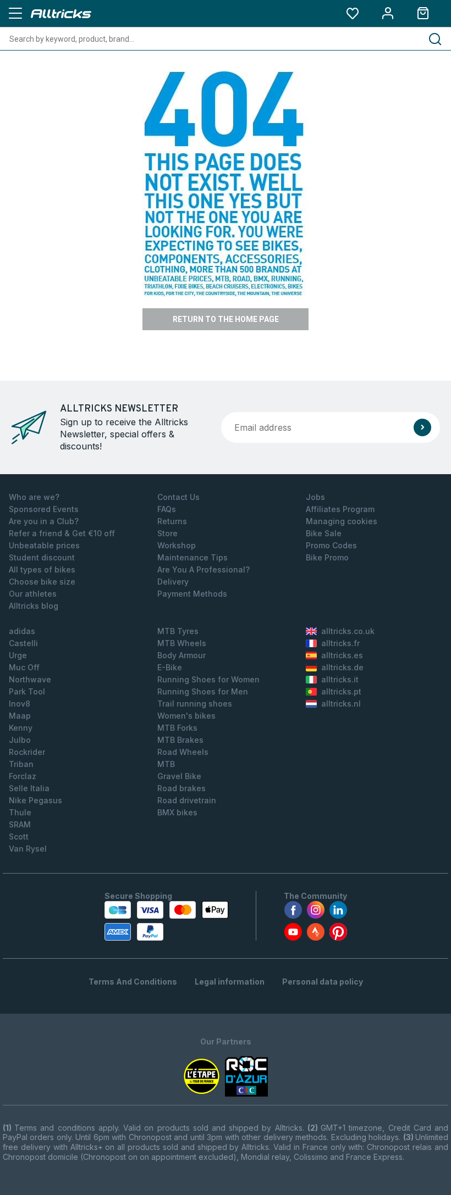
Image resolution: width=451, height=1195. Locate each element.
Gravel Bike (179, 776)
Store (167, 533)
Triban (21, 764)
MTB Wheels (181, 643)
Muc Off (24, 667)
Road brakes (181, 788)
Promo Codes (331, 545)
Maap (20, 715)
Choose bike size (42, 581)
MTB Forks (177, 727)
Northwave (30, 679)
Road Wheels (182, 752)
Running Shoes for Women (208, 679)
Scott (19, 836)
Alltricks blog (33, 605)
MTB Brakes (180, 739)
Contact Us (178, 497)
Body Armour (181, 655)
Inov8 (19, 703)
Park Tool (27, 691)
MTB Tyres (178, 631)
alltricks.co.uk (348, 631)
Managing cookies (341, 521)
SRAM (20, 824)
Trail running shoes (194, 703)
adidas (22, 631)
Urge (18, 655)
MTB (166, 764)
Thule (20, 812)
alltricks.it (340, 679)
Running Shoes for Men (202, 691)
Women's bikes (186, 715)
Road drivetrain (186, 800)
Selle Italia (29, 788)
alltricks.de (342, 667)
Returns (172, 521)
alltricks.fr (340, 643)
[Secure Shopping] (166, 921)
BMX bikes (177, 812)
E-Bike (169, 667)
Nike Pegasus (35, 800)
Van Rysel (28, 848)
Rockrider (27, 752)
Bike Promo (327, 557)
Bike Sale (324, 533)
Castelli (23, 643)
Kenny (20, 727)
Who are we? (34, 497)
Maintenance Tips (192, 557)
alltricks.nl (341, 703)
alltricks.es (342, 655)
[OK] (422, 427)
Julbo (20, 739)
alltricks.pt (341, 691)
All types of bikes (42, 569)
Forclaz (22, 776)
